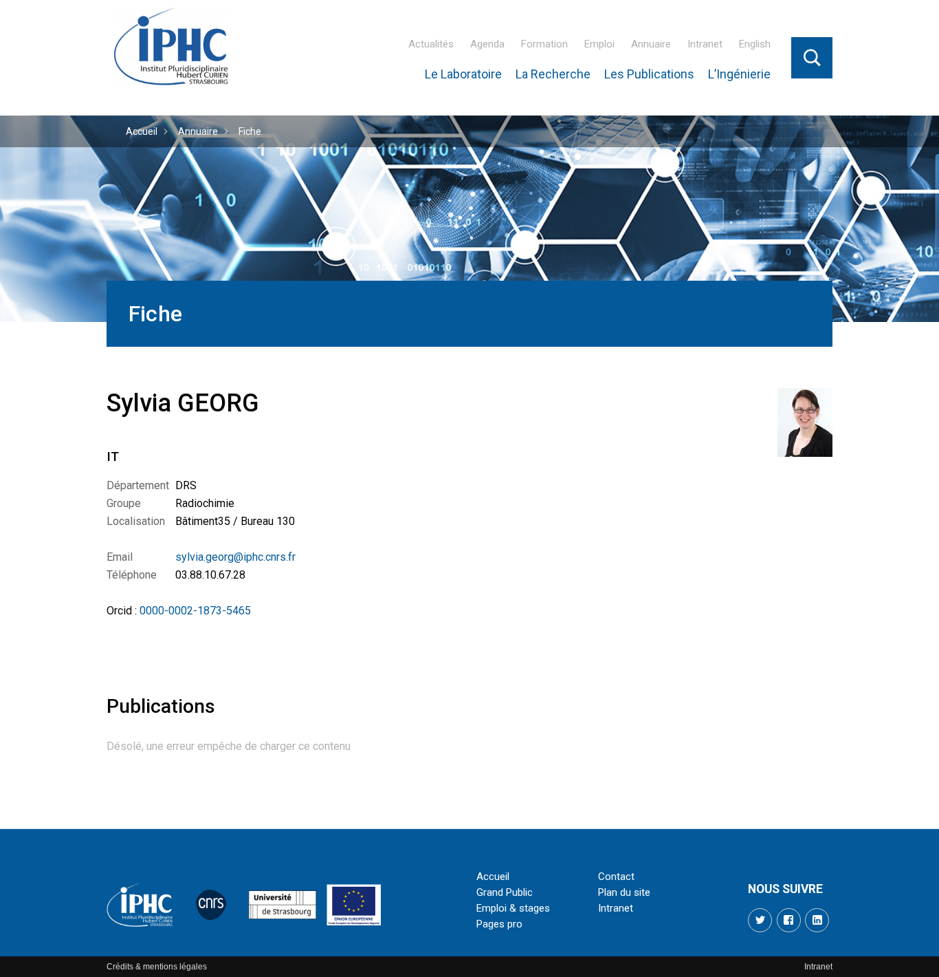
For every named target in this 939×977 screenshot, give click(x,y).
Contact (616, 876)
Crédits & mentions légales (157, 966)
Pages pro (499, 924)
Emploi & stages (513, 908)
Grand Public (504, 892)
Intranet (704, 44)
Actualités (431, 44)
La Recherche (553, 74)
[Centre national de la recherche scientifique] (211, 904)
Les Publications (649, 74)
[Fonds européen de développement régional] (354, 904)
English (755, 44)
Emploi (599, 44)
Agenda (487, 44)
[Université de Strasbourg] (282, 904)
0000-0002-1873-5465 (195, 610)
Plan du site (624, 892)
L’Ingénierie (739, 74)
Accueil (141, 131)
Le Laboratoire (463, 74)
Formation (544, 44)
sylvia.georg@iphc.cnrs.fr (235, 556)
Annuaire (651, 44)
